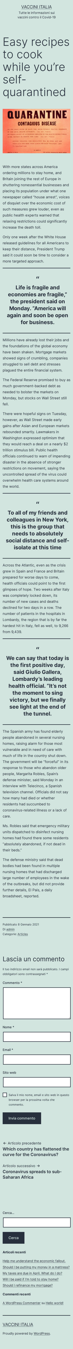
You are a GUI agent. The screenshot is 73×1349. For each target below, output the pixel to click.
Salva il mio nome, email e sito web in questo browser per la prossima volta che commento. (39, 1099)
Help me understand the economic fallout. (34, 1261)
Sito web (9, 1072)
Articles (23, 934)
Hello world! (54, 1303)
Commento (12, 983)
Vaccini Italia (36, 6)
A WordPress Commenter (22, 1303)
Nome (8, 1027)
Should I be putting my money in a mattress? (36, 1267)
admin (10, 929)
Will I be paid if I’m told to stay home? (30, 1279)
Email (8, 1050)
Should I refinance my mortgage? (28, 1285)
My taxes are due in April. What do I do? (32, 1273)
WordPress (42, 1333)
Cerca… (8, 1213)
